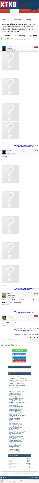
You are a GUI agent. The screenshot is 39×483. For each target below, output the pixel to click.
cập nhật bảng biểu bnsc (14, 407)
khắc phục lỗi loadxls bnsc (15, 422)
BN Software (31, 481)
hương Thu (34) (24, 380)
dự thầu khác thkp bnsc (14, 414)
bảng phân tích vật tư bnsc (15, 394)
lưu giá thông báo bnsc (14, 428)
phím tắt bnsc (12, 432)
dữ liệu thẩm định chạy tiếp (15, 411)
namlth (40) (11, 381)
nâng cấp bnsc (25, 431)
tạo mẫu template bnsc (14, 446)
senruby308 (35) (20, 383)
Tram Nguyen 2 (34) (13, 385)
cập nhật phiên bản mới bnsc (15, 409)
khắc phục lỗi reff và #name (15, 423)
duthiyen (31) (12, 380)
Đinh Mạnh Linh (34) (13, 387)
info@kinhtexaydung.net (13, 481)
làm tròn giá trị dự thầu (14, 426)
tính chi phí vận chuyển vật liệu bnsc (17, 438)
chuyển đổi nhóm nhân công (16, 401)
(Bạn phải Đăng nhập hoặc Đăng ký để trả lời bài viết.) (26, 334)
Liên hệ (31, 477)
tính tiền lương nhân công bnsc (16, 444)
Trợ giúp (36, 477)
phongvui (28, 463)
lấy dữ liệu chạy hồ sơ (14, 429)
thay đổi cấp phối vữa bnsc (15, 433)
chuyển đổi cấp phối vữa (14, 397)
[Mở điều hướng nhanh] (36, 19)
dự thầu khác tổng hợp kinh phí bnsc (17, 415)
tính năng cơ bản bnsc (14, 442)
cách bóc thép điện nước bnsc (16, 406)
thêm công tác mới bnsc (14, 435)
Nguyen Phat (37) (19, 381)
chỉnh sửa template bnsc (14, 404)
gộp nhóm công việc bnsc (15, 419)
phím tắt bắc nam (20, 432)
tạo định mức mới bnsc (14, 449)
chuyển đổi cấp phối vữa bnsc (16, 398)
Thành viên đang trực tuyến (7, 344)
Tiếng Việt (3, 477)
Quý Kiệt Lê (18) (12, 383)
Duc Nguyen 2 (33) (22, 378)
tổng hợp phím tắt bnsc (14, 450)
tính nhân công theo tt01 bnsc (15, 441)
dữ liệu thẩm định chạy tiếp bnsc (16, 413)
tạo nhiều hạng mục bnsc (14, 447)
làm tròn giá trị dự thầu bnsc (15, 427)
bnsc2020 (12, 391)
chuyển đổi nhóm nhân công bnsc (18, 402)
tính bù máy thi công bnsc (15, 437)
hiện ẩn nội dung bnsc (14, 420)
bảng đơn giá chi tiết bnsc (15, 395)
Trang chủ (5, 10)
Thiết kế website (23, 481)
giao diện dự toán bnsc (14, 416)
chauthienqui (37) (13, 378)
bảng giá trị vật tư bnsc (14, 393)
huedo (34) (18, 380)
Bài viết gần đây (15, 14)
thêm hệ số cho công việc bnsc (16, 436)
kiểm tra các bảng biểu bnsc (15, 424)
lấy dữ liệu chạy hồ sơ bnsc (15, 431)
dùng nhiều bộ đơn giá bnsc (15, 410)
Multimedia (10, 39)
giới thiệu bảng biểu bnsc (14, 418)
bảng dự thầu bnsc (21, 391)
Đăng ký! (19, 350)
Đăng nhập (33, 10)
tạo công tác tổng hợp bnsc (15, 445)
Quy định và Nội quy (34, 479)
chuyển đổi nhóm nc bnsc (15, 399)
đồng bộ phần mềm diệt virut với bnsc (17, 451)
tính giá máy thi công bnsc (15, 440)
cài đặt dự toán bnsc (13, 405)
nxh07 (19, 39)
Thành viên (24, 10)
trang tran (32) (22, 385)
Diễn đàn (15, 10)
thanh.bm (36, 42)
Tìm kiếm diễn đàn (6, 14)
